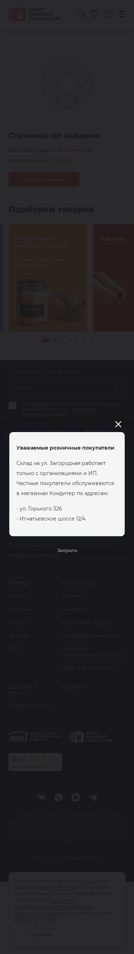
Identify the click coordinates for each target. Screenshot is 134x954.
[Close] (118, 424)
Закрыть (67, 550)
